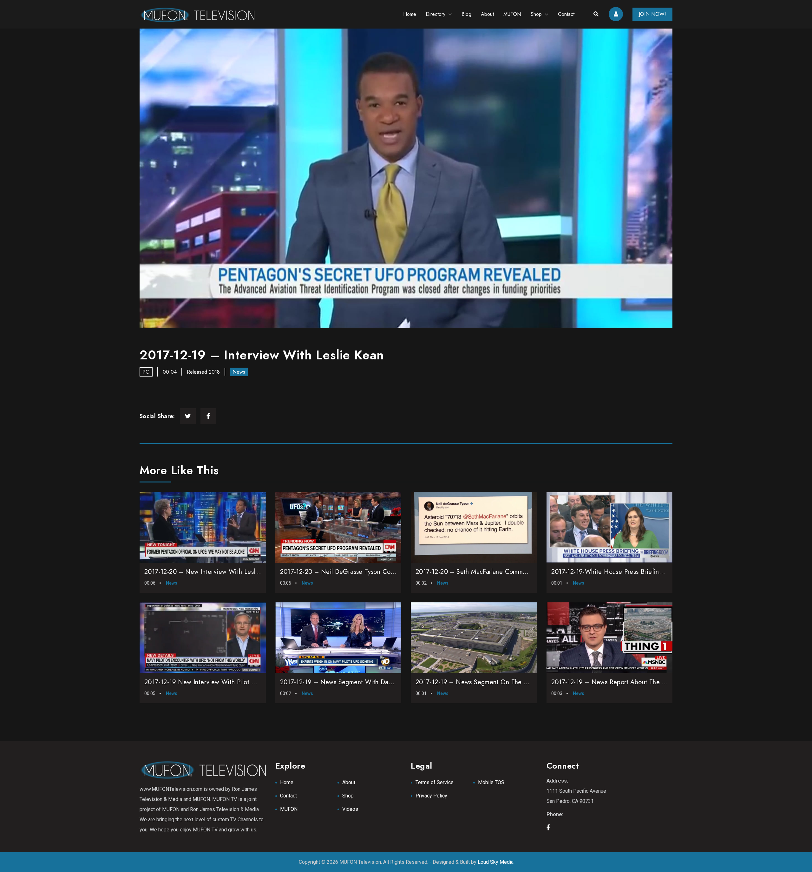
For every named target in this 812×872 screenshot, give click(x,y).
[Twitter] (188, 416)
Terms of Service (435, 782)
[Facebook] (208, 416)
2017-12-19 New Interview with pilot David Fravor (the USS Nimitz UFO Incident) (260, 682)
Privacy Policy (431, 796)
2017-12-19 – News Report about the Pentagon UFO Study (635, 682)
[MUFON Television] (197, 14)
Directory (435, 14)
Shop (536, 14)
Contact (566, 14)
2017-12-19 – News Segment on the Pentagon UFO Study (499, 682)
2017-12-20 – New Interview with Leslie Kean (210, 571)
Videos (350, 809)
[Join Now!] (406, 178)
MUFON (512, 14)
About (487, 14)
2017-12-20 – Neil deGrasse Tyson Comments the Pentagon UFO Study (382, 571)
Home (409, 14)
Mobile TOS (491, 782)
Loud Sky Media (496, 862)
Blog (466, 14)
